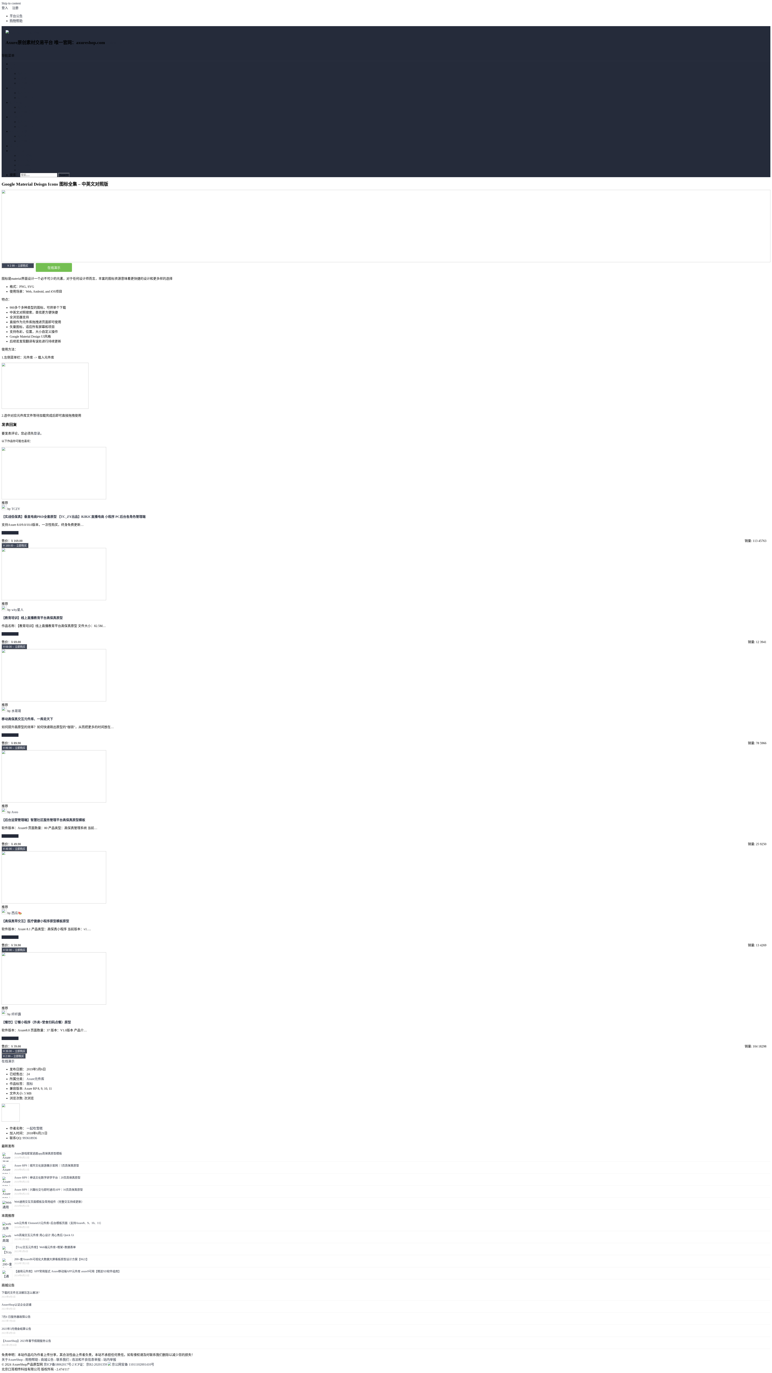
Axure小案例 (18, 131)
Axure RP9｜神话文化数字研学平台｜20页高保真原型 (47, 1177)
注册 (15, 8)
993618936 (30, 1138)
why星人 (17, 609)
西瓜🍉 (16, 913)
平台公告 (16, 16)
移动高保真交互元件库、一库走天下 (27, 719)
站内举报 (109, 1359)
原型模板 (16, 102)
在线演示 (53, 267)
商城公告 (47, 1359)
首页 (13, 64)
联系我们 (62, 1359)
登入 (5, 8)
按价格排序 (26, 78)
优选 (13, 68)
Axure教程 (25, 165)
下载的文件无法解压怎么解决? (20, 1292)
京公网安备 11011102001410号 (132, 1364)
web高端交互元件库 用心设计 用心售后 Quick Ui (44, 1235)
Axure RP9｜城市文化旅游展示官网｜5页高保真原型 (46, 1165)
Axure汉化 (25, 160)
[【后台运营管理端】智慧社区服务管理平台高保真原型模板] (54, 801)
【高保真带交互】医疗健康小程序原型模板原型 (35, 921)
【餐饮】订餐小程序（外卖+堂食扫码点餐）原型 (36, 1022)
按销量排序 (26, 83)
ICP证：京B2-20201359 (91, 1364)
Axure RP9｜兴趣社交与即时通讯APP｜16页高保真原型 (48, 1189)
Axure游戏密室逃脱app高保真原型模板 (38, 1153)
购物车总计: (123, 43)
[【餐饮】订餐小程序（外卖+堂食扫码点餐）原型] (54, 1003)
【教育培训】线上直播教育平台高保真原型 (32, 618)
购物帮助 (16, 21)
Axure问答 (25, 170)
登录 (37, 433)
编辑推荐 (24, 73)
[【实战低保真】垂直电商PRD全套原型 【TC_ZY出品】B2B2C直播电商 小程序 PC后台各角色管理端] (54, 498)
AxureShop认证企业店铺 (16, 1304)
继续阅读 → (10, 532)
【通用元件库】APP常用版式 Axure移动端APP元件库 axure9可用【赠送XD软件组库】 (67, 1271)
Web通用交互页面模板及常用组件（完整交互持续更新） (49, 1201)
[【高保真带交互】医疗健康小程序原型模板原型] (54, 902)
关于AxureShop (12, 1359)
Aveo (14, 812)
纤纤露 (16, 1014)
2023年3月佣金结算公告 (16, 1328)
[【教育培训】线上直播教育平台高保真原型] (54, 599)
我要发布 (16, 146)
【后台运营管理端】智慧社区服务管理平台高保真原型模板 (43, 820)
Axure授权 (25, 155)
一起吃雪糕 (35, 1128)
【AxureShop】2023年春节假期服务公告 (26, 1340)
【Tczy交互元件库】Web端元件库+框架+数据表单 (45, 1247)
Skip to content (11, 3)
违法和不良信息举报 (86, 1359)
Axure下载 (17, 150)
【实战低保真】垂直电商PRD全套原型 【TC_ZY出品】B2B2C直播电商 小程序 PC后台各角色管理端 (74, 516)
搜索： (14, 175)
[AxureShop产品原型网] (23, 33)
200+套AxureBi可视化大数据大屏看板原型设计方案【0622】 (51, 1259)
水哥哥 (16, 711)
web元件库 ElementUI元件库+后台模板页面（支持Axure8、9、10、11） (58, 1223)
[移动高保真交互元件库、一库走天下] (54, 700)
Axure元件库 (18, 88)
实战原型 (16, 117)
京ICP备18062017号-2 (59, 1364)
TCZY (15, 509)
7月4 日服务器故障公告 (16, 1316)
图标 (30, 1083)
